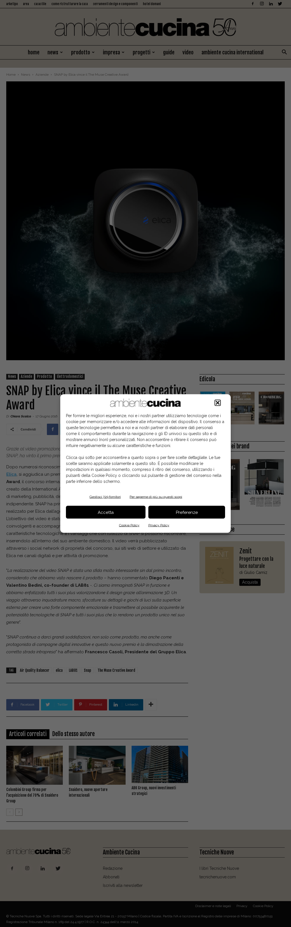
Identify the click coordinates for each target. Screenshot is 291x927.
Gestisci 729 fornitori (105, 497)
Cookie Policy (129, 525)
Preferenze (187, 512)
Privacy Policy (158, 525)
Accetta (106, 512)
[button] (218, 403)
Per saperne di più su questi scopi (156, 497)
